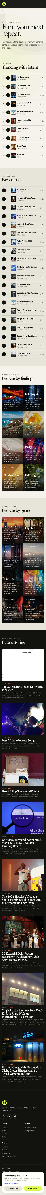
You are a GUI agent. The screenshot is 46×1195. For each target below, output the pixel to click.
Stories (4, 1137)
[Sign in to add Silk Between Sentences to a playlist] (43, 268)
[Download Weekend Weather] (41, 345)
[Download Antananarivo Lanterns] (41, 216)
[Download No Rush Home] (41, 78)
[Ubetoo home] (20, 4)
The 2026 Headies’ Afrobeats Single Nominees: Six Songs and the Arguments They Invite (21, 900)
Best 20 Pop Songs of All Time (20, 791)
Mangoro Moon (23, 189)
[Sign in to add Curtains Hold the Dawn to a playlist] (43, 233)
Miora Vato (20, 192)
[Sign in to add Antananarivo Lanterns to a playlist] (43, 216)
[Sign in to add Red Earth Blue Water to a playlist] (43, 225)
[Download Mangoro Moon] (41, 190)
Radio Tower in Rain (25, 111)
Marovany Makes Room (26, 198)
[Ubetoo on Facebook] (9, 1116)
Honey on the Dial (24, 120)
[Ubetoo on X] (4, 1116)
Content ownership (30, 1127)
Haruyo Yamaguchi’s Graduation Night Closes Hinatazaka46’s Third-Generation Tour (21, 1070)
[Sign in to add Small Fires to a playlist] (43, 147)
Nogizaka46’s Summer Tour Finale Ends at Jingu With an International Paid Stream (22, 1014)
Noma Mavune (21, 79)
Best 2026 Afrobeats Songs (18, 740)
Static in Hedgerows (25, 327)
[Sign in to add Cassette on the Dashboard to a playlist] (43, 294)
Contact (4, 1150)
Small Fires (21, 146)
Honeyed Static (23, 249)
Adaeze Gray (21, 235)
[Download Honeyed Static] (41, 251)
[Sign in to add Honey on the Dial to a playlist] (43, 121)
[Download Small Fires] (41, 147)
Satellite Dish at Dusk (26, 275)
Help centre (5, 1147)
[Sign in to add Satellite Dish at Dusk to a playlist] (43, 276)
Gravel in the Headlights (27, 336)
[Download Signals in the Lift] (41, 104)
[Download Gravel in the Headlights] (41, 337)
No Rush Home (23, 77)
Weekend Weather (24, 344)
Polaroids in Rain (23, 85)
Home (3, 11)
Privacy (10, 1171)
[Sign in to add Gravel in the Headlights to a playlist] (43, 337)
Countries (5, 1134)
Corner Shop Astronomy (27, 310)
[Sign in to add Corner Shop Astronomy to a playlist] (43, 311)
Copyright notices (29, 1131)
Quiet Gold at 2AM (24, 241)
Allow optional (32, 1188)
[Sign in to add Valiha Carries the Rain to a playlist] (43, 207)
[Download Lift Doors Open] (41, 95)
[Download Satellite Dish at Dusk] (41, 276)
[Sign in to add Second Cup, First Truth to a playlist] (43, 259)
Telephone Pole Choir (25, 318)
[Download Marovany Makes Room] (41, 199)
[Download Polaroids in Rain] (41, 86)
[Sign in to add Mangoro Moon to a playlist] (43, 190)
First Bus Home (23, 128)
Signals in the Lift (24, 103)
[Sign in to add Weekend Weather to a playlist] (43, 345)
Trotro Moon (22, 154)
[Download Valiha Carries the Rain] (41, 207)
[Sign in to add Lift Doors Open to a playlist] (43, 95)
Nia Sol (19, 122)
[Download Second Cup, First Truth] (41, 259)
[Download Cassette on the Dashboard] (41, 294)
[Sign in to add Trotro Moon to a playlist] (43, 155)
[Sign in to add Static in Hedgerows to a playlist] (43, 328)
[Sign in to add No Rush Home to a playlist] (43, 78)
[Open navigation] (41, 4)
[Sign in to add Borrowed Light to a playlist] (43, 138)
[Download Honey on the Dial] (41, 121)
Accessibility (6, 1153)
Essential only (13, 1188)
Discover (4, 1127)
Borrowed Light (23, 137)
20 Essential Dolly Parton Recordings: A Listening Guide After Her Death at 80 (20, 957)
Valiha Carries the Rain (26, 206)
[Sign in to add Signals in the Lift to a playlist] (43, 104)
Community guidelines (9, 1156)
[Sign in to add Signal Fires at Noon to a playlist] (43, 354)
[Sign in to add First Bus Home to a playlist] (43, 130)
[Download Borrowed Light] (41, 138)
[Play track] (8, 78)
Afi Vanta (19, 157)
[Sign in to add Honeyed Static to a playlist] (43, 251)
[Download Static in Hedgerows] (41, 328)
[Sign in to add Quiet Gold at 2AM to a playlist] (43, 242)
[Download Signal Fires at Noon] (41, 354)
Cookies (17, 1171)
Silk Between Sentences (27, 267)
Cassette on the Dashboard (28, 293)
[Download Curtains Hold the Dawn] (41, 233)
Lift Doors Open (23, 94)
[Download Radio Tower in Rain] (41, 112)
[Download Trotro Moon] (41, 155)
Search (4, 1131)
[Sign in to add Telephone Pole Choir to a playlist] (43, 320)
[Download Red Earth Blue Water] (41, 225)
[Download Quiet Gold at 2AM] (41, 242)
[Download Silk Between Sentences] (41, 268)
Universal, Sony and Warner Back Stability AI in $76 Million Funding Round (22, 843)
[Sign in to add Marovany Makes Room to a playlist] (43, 199)
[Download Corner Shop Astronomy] (41, 311)
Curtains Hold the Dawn (26, 232)
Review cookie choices (11, 1183)
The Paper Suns (22, 88)
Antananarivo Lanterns (26, 215)
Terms (3, 1171)
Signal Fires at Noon (25, 353)
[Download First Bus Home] (41, 130)
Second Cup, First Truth (26, 258)
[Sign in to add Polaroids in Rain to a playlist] (43, 86)
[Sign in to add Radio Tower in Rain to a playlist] (43, 112)
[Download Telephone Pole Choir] (41, 320)
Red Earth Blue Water (25, 224)
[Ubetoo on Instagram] (15, 1116)
